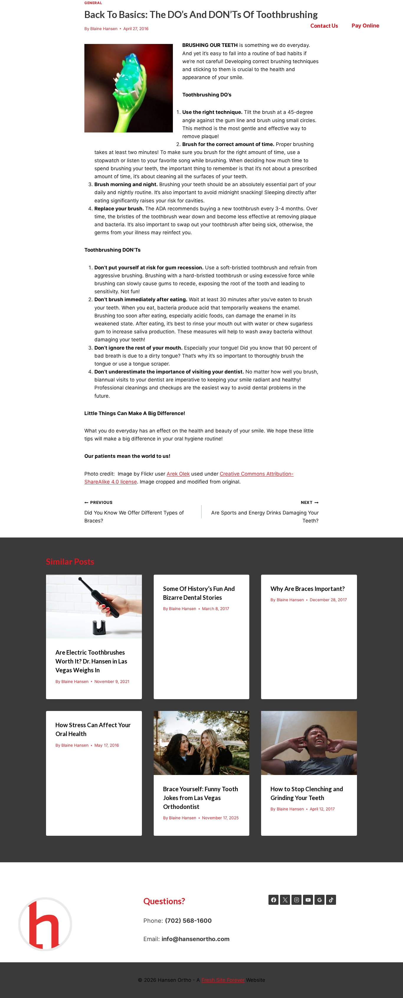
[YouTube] (308, 900)
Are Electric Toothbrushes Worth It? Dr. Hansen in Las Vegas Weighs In (91, 661)
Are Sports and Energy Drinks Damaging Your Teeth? (265, 512)
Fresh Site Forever (223, 980)
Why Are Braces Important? (308, 588)
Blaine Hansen (75, 681)
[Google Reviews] (319, 900)
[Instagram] (296, 900)
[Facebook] (273, 900)
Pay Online (365, 25)
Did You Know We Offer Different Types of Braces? (134, 512)
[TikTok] (331, 900)
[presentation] (94, 606)
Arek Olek (178, 474)
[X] (285, 900)
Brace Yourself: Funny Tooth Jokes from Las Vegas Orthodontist (200, 797)
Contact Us (324, 25)
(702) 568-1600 (188, 920)
